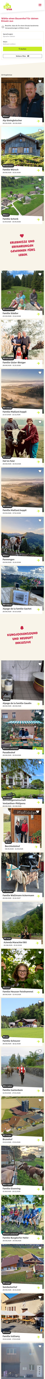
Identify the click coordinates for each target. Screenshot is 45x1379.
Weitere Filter (21, 56)
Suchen (23, 49)
